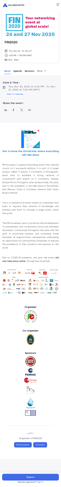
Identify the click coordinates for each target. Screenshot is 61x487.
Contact (40, 444)
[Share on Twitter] (21, 110)
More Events (22, 444)
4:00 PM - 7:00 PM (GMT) (20, 55)
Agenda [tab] (17, 71)
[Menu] (58, 4)
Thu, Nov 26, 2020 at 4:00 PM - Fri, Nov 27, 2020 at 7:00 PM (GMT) (31, 88)
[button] (58, 5)
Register (30, 477)
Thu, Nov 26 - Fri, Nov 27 (20, 51)
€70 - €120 (13, 60)
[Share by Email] (29, 110)
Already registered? (30, 482)
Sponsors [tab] (29, 71)
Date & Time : (11, 82)
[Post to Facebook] (13, 110)
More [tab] (40, 71)
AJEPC (30, 433)
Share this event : (13, 103)
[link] (12, 5)
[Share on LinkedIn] (6, 110)
